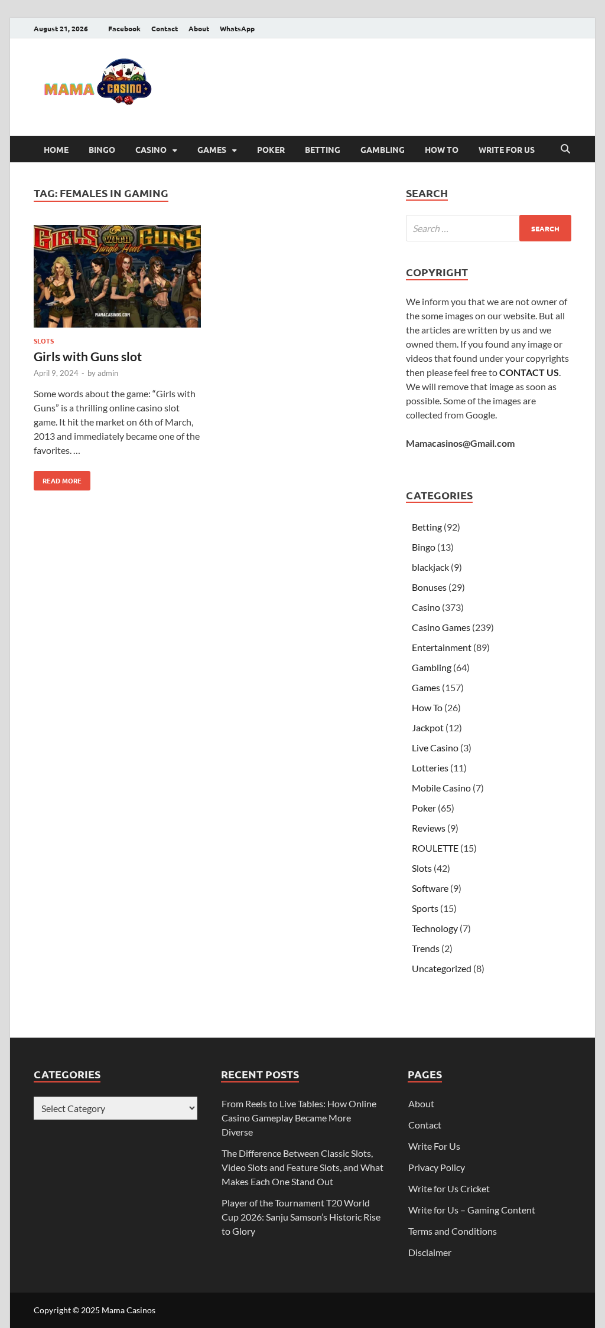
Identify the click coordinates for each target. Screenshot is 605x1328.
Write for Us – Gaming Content (471, 1209)
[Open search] (565, 149)
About (198, 28)
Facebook (124, 28)
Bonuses (429, 587)
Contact (164, 28)
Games (211, 149)
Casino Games (441, 627)
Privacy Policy (436, 1167)
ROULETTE (435, 847)
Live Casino (435, 747)
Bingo (102, 149)
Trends (426, 948)
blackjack (430, 567)
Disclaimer (429, 1252)
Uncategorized (441, 968)
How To (441, 149)
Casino (151, 149)
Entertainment (441, 647)
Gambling (382, 149)
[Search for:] (488, 228)
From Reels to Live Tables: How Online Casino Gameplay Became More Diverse (299, 1117)
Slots (44, 340)
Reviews (428, 827)
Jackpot (428, 727)
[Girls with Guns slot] (117, 278)
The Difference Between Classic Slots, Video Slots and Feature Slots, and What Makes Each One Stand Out (302, 1167)
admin (107, 373)
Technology (435, 928)
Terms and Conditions (452, 1231)
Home (56, 149)
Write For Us (507, 149)
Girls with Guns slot (88, 356)
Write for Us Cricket (449, 1188)
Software (430, 888)
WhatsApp (237, 28)
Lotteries (430, 767)
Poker (271, 149)
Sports (425, 908)
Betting (322, 149)
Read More (58, 478)
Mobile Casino (441, 787)
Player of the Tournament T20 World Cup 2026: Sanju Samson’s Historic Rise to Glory (301, 1217)
